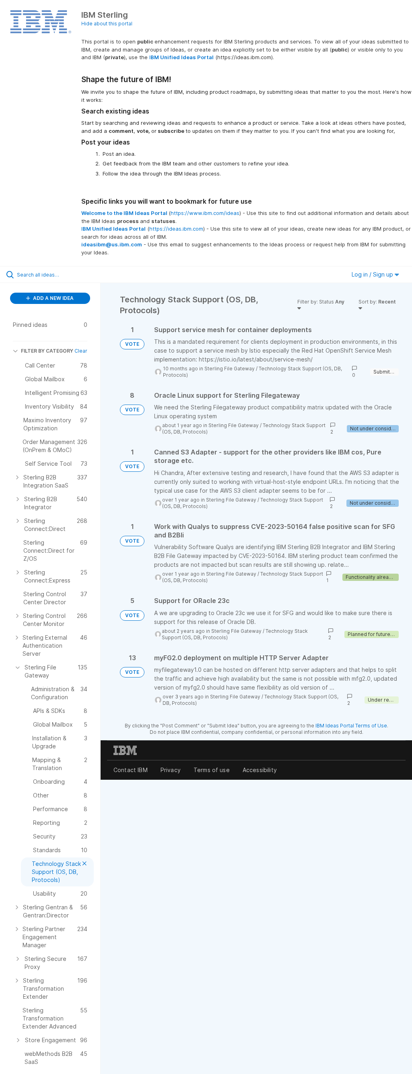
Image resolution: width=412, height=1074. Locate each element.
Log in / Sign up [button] (373, 274)
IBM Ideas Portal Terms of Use (351, 726)
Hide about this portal (106, 24)
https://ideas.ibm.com (176, 228)
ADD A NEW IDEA (53, 298)
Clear (80, 351)
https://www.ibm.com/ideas (205, 213)
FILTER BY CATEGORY (47, 351)
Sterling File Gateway (229, 369)
